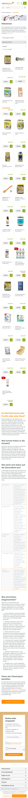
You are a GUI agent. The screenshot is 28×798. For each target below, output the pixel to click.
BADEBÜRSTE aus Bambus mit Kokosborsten (6, 199)
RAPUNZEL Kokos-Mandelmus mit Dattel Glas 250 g (20, 199)
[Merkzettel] (18, 3)
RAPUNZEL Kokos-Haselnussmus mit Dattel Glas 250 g (6, 295)
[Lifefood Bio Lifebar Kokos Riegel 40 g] (20, 59)
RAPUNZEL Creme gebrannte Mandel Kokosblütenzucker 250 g (7, 69)
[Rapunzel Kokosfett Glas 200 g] (7, 124)
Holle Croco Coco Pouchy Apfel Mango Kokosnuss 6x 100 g (19, 263)
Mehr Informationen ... (20, 793)
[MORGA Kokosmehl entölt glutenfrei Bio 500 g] (20, 92)
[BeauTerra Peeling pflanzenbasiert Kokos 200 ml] (7, 382)
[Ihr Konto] (21, 3)
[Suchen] (25, 7)
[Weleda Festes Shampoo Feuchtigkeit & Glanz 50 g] (20, 318)
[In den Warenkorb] (11, 81)
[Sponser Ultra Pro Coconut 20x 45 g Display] (7, 350)
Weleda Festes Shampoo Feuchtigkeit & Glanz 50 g (20, 328)
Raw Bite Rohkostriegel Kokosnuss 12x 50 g (20, 359)
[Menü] (3, 7)
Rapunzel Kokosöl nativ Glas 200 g (7, 101)
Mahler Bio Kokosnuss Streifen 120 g (7, 262)
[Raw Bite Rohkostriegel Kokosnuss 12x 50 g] (20, 350)
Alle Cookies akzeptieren (19, 796)
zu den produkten (13, 702)
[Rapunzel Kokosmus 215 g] (20, 124)
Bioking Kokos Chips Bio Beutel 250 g (19, 166)
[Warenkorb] (25, 3)
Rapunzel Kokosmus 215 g (19, 133)
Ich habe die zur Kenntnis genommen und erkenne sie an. (13, 743)
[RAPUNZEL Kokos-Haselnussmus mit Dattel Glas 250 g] (7, 286)
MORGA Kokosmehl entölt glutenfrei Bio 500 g (19, 102)
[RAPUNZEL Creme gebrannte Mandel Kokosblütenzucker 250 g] (7, 59)
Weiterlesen (10, 33)
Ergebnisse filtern (7, 42)
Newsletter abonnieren (14, 754)
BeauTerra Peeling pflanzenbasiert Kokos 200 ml (7, 392)
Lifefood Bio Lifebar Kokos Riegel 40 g (19, 68)
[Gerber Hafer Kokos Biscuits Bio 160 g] (7, 318)
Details (5, 81)
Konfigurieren (6, 796)
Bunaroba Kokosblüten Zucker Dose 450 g (20, 295)
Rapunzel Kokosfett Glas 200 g (6, 133)
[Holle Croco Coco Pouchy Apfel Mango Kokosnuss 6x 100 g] (20, 253)
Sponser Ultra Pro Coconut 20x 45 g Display (6, 360)
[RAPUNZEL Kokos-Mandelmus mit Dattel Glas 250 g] (20, 189)
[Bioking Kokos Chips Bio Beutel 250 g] (20, 156)
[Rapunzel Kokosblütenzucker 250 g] (7, 156)
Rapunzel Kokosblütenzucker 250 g (7, 166)
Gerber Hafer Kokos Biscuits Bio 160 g (6, 327)
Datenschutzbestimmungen (15, 742)
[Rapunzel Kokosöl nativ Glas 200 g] (7, 92)
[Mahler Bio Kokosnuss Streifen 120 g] (7, 253)
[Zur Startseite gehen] (7, 3)
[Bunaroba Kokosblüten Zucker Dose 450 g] (20, 286)
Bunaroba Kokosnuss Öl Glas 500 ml (19, 230)
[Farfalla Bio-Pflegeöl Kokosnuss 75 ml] (7, 221)
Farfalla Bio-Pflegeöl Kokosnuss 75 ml (6, 230)
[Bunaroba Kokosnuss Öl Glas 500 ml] (20, 221)
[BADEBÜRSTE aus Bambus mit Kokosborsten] (7, 189)
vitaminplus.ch (15, 689)
